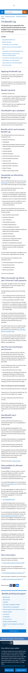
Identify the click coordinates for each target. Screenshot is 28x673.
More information (6, 65)
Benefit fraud (6, 597)
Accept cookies (21, 670)
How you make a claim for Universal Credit (13, 562)
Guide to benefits (7, 611)
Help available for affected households (12, 62)
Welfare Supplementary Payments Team (12, 515)
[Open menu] (2, 12)
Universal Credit (16, 461)
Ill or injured (6, 614)
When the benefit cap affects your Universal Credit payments (11, 54)
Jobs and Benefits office (11, 484)
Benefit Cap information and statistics (12, 579)
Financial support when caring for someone (14, 609)
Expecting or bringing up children (11, 604)
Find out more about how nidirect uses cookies (13, 665)
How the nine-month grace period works (12, 58)
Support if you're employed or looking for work (13, 624)
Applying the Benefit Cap (8, 39)
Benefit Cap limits (6, 42)
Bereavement (6, 599)
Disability (5, 602)
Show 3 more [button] (13, 631)
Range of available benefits (10, 621)
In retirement (6, 616)
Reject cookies (9, 670)
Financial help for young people (11, 607)
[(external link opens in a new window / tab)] (11, 585)
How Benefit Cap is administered (10, 60)
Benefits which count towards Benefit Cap (11, 47)
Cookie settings (5, 643)
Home (2, 16)
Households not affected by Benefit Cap (12, 51)
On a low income (7, 619)
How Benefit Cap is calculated (10, 44)
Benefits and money (10, 16)
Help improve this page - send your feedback (12, 638)
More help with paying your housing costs (13, 572)
